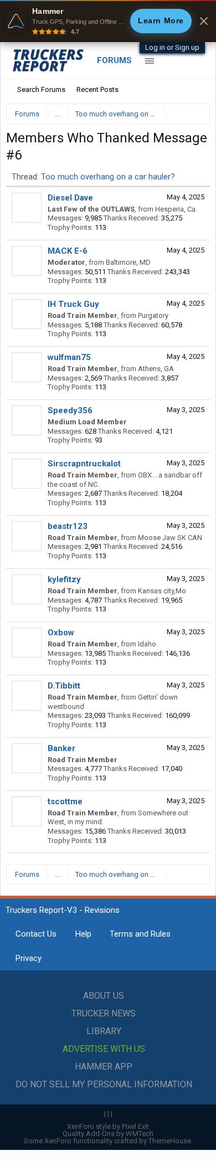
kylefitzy (64, 579)
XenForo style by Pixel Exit (108, 1126)
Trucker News (103, 1013)
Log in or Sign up (172, 47)
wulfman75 (69, 357)
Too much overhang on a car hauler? (108, 177)
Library (103, 1031)
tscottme (65, 801)
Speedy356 (70, 410)
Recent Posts (97, 89)
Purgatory (153, 315)
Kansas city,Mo (162, 591)
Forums (114, 60)
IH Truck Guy (73, 304)
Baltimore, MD (128, 262)
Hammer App (103, 1066)
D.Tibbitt (64, 686)
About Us (103, 995)
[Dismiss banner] (204, 21)
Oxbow (61, 633)
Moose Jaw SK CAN (170, 537)
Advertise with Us (104, 1049)
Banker (61, 748)
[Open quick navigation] (193, 114)
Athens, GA (156, 368)
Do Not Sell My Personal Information (104, 1084)
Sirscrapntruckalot (84, 464)
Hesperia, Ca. (176, 209)
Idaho (147, 644)
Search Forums (41, 89)
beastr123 (68, 526)
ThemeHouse (169, 1141)
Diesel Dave (70, 198)
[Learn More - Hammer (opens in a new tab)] (108, 21)
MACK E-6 (68, 251)
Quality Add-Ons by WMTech (108, 1133)
